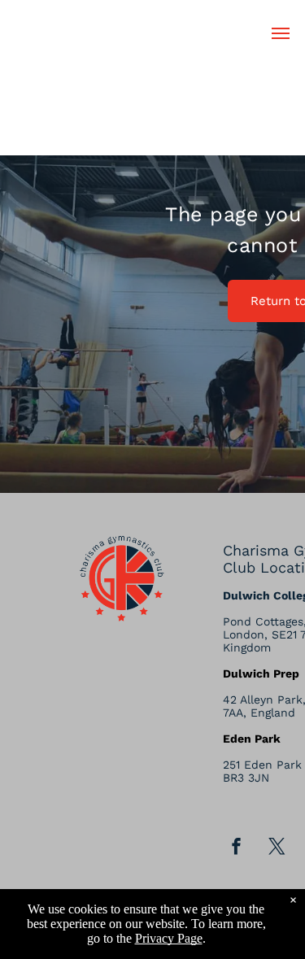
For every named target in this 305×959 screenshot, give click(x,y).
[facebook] (236, 848)
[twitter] (277, 848)
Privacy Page (169, 938)
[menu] (280, 33)
